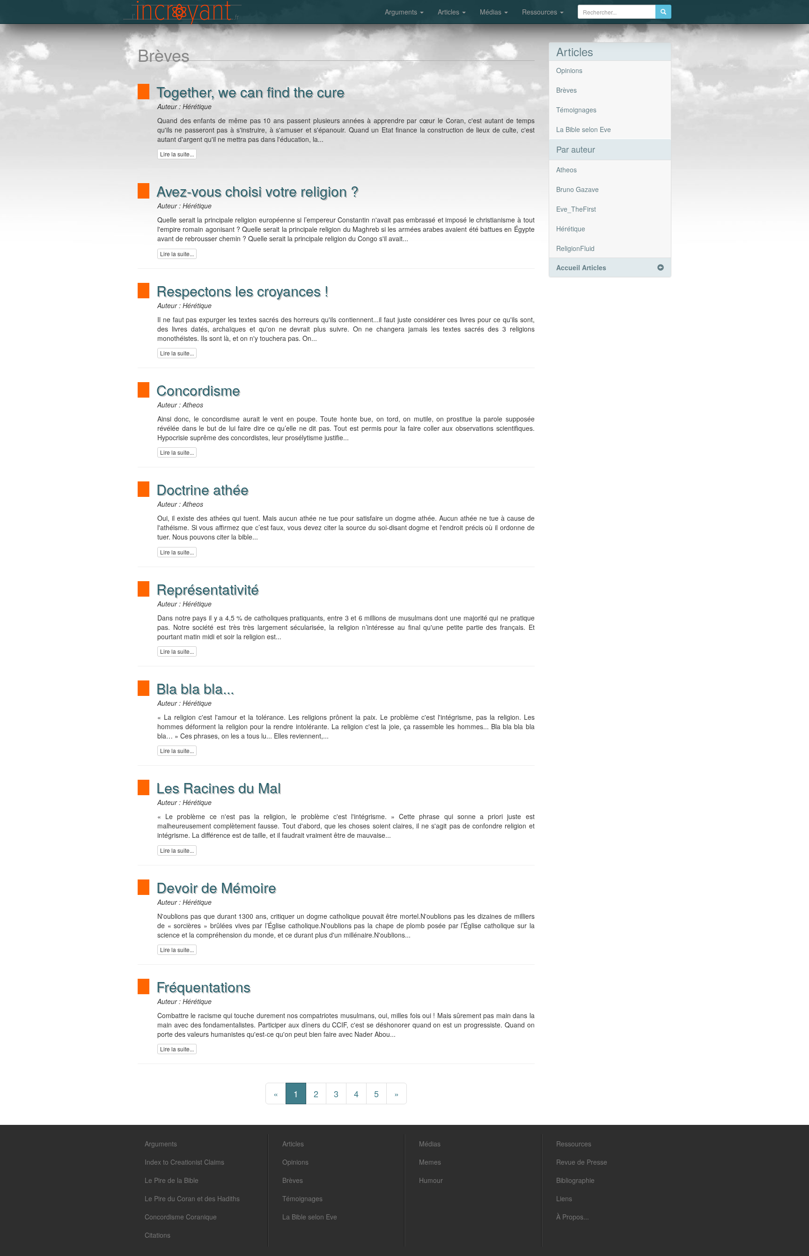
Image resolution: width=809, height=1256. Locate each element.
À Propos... (572, 1216)
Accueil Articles (581, 267)
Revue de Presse (581, 1162)
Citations (157, 1235)
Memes (430, 1162)
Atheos (566, 169)
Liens (564, 1198)
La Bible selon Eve (583, 129)
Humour (431, 1180)
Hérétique (570, 228)
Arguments (402, 11)
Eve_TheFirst (576, 209)
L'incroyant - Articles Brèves (182, 12)
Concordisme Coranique (181, 1216)
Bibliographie (575, 1180)
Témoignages (576, 109)
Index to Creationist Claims (184, 1162)
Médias (491, 11)
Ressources (540, 11)
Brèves (566, 90)
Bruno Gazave (577, 189)
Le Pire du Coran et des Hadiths (192, 1198)
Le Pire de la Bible (172, 1180)
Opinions (569, 70)
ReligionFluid (575, 248)
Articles (449, 11)
